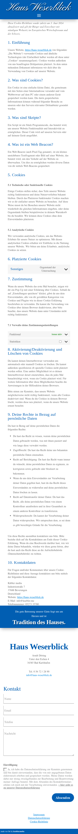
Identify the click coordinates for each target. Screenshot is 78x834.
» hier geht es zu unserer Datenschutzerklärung (38, 786)
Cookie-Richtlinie (39, 821)
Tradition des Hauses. (39, 622)
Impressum (39, 814)
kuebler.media (18, 831)
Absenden (63, 797)
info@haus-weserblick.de (39, 675)
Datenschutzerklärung (39, 818)
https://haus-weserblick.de (38, 50)
